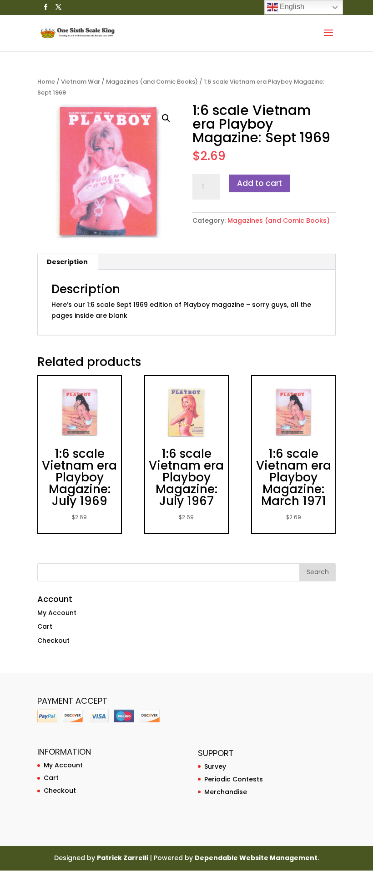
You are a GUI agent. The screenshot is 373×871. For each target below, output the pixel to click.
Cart (44, 626)
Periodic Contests (233, 779)
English (291, 6)
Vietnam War (80, 81)
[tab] (67, 262)
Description (67, 261)
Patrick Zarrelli (122, 857)
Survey (215, 766)
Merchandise (225, 791)
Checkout (53, 640)
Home (46, 81)
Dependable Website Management (256, 857)
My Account (56, 612)
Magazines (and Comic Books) (152, 81)
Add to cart (259, 183)
